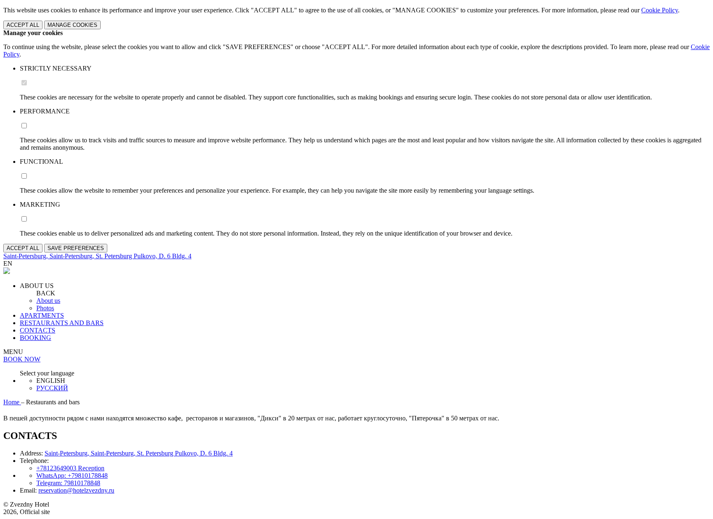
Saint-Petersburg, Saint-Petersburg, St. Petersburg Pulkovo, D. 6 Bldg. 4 (139, 453)
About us (48, 300)
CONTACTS (37, 330)
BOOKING (35, 337)
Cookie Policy (659, 10)
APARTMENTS (42, 315)
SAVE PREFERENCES (75, 248)
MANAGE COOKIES (72, 25)
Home (12, 402)
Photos (45, 307)
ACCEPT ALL (23, 25)
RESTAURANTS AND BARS (62, 322)
